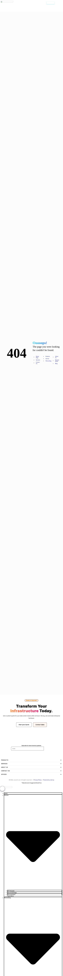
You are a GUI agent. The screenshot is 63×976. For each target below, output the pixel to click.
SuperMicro (10, 896)
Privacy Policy (37, 780)
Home (5, 793)
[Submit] (48, 748)
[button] (31, 760)
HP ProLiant (10, 891)
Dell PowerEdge (12, 892)
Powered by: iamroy (48, 780)
